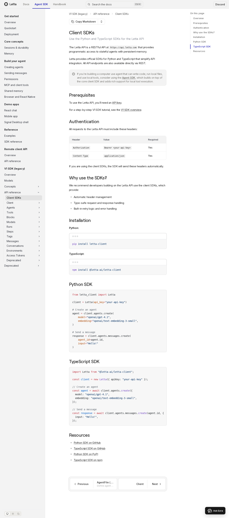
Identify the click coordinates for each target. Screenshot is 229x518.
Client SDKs (121, 13)
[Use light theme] (13, 514)
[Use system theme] (7, 514)
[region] (118, 396)
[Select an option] (101, 21)
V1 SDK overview (131, 109)
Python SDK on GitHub (87, 442)
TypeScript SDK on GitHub (89, 448)
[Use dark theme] (18, 514)
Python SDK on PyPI (86, 454)
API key (116, 102)
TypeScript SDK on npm (88, 460)
